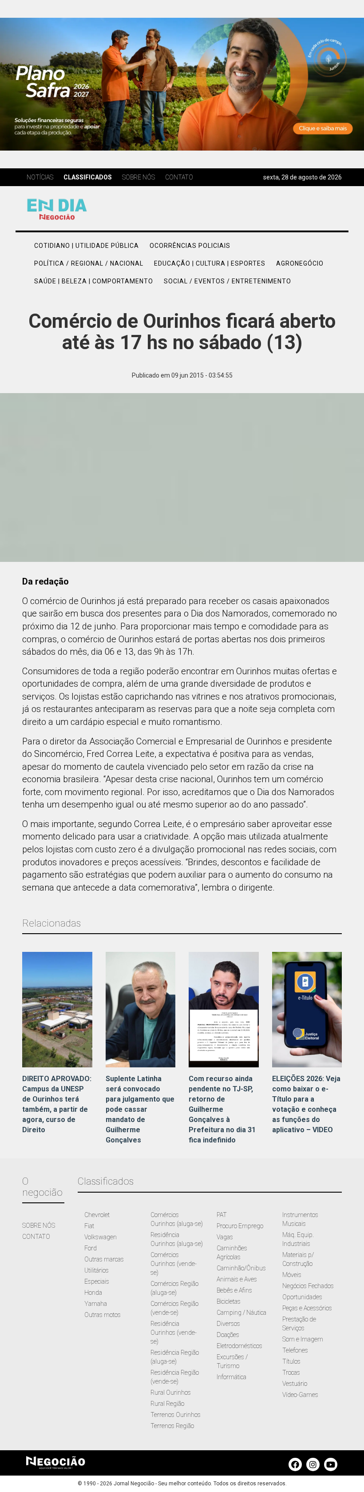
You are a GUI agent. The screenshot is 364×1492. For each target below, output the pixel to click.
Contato (179, 177)
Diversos (228, 1323)
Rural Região (167, 1403)
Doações (228, 1334)
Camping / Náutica (241, 1312)
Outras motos (102, 1314)
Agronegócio (300, 263)
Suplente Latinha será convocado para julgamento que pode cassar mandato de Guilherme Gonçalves (140, 1109)
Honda (93, 1292)
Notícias (40, 177)
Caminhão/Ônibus (241, 1268)
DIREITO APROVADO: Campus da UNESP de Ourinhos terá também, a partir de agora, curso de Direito (56, 1104)
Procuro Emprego (240, 1225)
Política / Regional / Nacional (88, 263)
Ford (90, 1248)
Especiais (96, 1281)
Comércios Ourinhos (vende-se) (173, 1263)
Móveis (291, 1274)
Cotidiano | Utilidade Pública (86, 245)
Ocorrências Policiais (190, 245)
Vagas (225, 1237)
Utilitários (96, 1270)
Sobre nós (138, 177)
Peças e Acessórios (307, 1308)
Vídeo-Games (300, 1394)
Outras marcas (104, 1259)
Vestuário (294, 1383)
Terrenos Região (172, 1425)
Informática (231, 1377)
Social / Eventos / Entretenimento (227, 281)
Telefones (295, 1350)
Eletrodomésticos (239, 1345)
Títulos (291, 1361)
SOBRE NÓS (38, 1225)
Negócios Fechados (308, 1285)
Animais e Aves (237, 1279)
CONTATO (36, 1236)
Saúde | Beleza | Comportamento (93, 281)
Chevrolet (97, 1214)
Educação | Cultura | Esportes (209, 263)
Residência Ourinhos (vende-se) (173, 1332)
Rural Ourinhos (170, 1392)
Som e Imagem (302, 1339)
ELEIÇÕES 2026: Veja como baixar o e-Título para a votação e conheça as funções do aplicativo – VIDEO (306, 1104)
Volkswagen (100, 1237)
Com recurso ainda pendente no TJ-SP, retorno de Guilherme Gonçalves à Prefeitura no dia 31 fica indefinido (222, 1109)
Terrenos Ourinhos (175, 1414)
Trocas (291, 1372)
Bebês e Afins (234, 1290)
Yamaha (95, 1303)
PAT (222, 1214)
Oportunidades (302, 1297)
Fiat (89, 1225)
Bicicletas (229, 1301)
